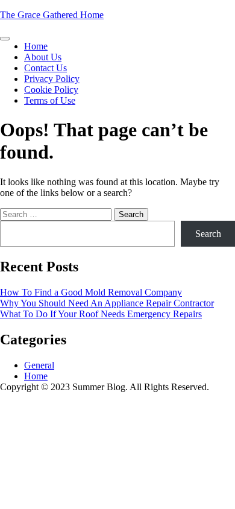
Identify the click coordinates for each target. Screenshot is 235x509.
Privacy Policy (52, 79)
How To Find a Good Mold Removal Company (91, 292)
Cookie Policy (51, 89)
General (39, 365)
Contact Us (45, 68)
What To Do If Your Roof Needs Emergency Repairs (101, 314)
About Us (42, 57)
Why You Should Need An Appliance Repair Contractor (107, 303)
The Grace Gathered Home (52, 15)
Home (36, 46)
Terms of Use (49, 100)
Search (208, 234)
